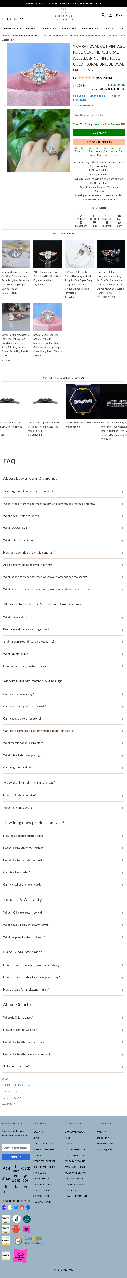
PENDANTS (49, 28)
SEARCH (37, 1138)
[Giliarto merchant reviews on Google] (29, 1245)
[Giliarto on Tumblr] (16, 1186)
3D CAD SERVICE (41, 1196)
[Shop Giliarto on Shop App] (4, 1209)
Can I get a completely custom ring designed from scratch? (63, 730)
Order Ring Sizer (98, 95)
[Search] (104, 15)
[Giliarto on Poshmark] (25, 1201)
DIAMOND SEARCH (74, 1178)
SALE (120, 28)
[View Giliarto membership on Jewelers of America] (16, 1222)
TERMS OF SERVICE (42, 1190)
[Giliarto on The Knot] (3, 1201)
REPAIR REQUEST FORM (44, 1161)
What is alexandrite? (63, 617)
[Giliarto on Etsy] (10, 1201)
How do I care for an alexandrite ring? (63, 989)
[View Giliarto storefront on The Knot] (16, 1232)
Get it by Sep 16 (116, 87)
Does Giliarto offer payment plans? (63, 1042)
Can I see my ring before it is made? (63, 706)
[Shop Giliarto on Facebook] (27, 1209)
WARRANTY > (9, 1104)
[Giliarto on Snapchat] (6, 1186)
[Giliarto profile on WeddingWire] (6, 1244)
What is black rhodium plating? (63, 755)
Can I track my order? (63, 872)
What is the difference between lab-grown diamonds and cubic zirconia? (63, 589)
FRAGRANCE (39, 1173)
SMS (94, 226)
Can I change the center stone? (63, 718)
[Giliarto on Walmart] (29, 1201)
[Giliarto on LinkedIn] (25, 1186)
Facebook (94, 219)
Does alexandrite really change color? (63, 629)
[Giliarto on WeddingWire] (6, 1201)
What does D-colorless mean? (63, 515)
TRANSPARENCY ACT (43, 1184)
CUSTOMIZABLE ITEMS (44, 1167)
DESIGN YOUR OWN (74, 1155)
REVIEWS (69, 1144)
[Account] (111, 15)
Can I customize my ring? (63, 694)
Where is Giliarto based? (63, 1017)
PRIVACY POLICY (41, 1178)
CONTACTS (70, 1190)
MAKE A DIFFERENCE (75, 1167)
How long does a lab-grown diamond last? (63, 552)
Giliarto (57, 1270)
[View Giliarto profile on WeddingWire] (6, 1222)
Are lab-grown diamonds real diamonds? (63, 491)
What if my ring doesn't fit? (63, 807)
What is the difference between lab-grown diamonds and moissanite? (63, 576)
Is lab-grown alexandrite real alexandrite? (63, 641)
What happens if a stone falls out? (63, 937)
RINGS (30, 28)
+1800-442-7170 (104, 1138)
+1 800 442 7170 (14, 19)
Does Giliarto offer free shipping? (63, 847)
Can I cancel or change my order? (63, 884)
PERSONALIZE (12, 28)
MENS (108, 28)
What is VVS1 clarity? (63, 528)
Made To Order (99, 89)
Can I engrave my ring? (63, 767)
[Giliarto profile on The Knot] (6, 1259)
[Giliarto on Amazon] (21, 1201)
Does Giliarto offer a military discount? (63, 1054)
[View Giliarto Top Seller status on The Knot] (26, 1232)
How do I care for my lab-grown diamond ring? (63, 965)
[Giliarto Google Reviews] (14, 1201)
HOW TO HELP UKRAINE (76, 1196)
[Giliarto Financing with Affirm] (10, 1209)
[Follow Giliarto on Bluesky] (16, 1209)
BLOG (68, 1138)
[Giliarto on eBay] (18, 1201)
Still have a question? (63, 1066)
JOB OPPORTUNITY (42, 1202)
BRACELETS (90, 28)
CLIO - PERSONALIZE (75, 1149)
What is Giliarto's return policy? (63, 912)
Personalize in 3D (99, 142)
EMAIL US (101, 1132)
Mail (119, 219)
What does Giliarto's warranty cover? (63, 924)
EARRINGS (69, 28)
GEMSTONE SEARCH (75, 1184)
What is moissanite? (63, 653)
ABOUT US (38, 1132)
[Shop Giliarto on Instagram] (22, 1209)
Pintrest (106, 219)
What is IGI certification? (63, 540)
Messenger (81, 226)
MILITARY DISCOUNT (75, 1161)
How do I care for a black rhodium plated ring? (63, 977)
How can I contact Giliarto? (63, 1029)
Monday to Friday (105, 1144)
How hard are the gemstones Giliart (63, 666)
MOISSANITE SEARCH (75, 1173)
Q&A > (5, 1079)
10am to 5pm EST (105, 1149)
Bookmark (107, 226)
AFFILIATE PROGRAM (75, 1132)
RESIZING (37, 1155)
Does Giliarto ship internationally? (63, 860)
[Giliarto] (63, 12)
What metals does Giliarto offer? (63, 742)
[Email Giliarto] (6, 1192)
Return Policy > (11, 1097)
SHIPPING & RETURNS (43, 1144)
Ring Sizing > (9, 1091)
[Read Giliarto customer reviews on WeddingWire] (27, 1222)
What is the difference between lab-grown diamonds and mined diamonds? (63, 503)
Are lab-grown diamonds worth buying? (63, 564)
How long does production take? (63, 835)
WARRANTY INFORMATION (46, 1149)
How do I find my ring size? (63, 795)
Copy (119, 226)
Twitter (81, 219)
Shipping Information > (16, 1085)
